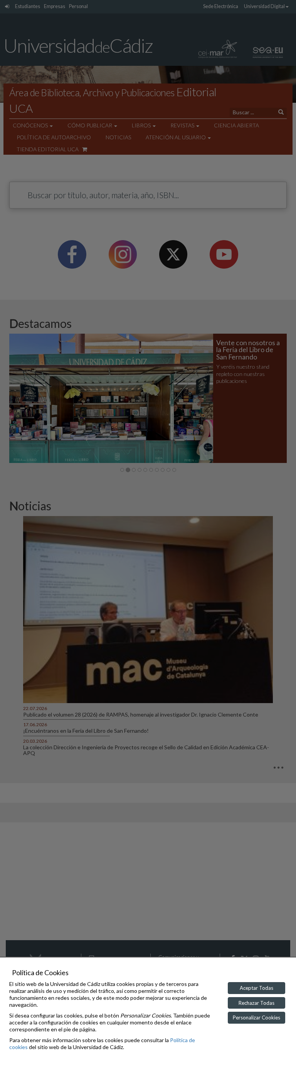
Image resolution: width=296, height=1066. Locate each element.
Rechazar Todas (256, 1003)
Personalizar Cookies (256, 1017)
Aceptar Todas (256, 988)
